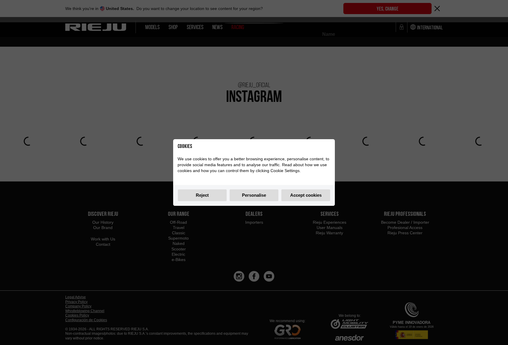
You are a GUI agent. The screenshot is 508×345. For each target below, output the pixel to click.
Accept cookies (306, 195)
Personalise (254, 195)
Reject (202, 195)
